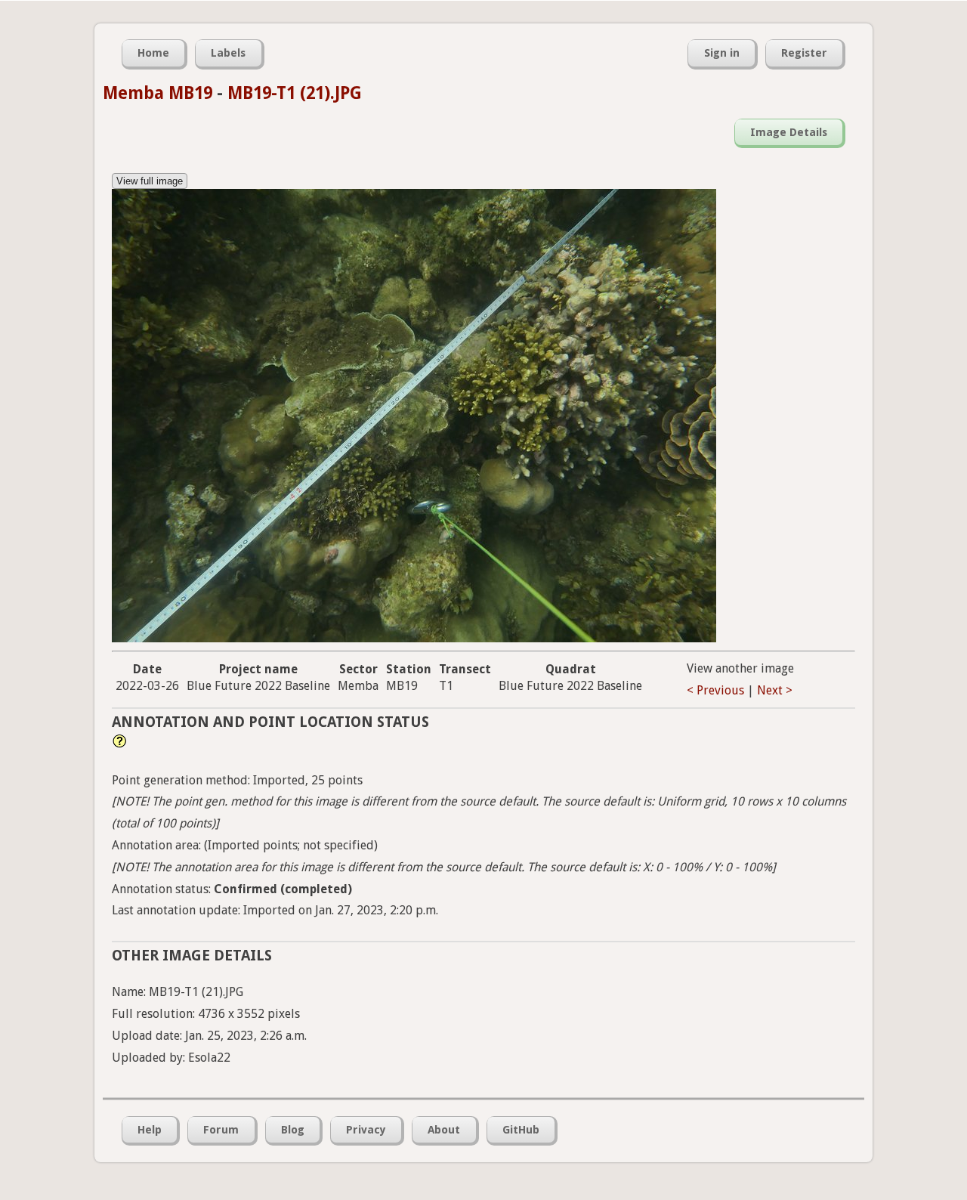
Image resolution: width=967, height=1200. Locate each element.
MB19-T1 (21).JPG (294, 93)
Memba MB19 (157, 93)
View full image (149, 181)
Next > (774, 690)
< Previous (715, 690)
